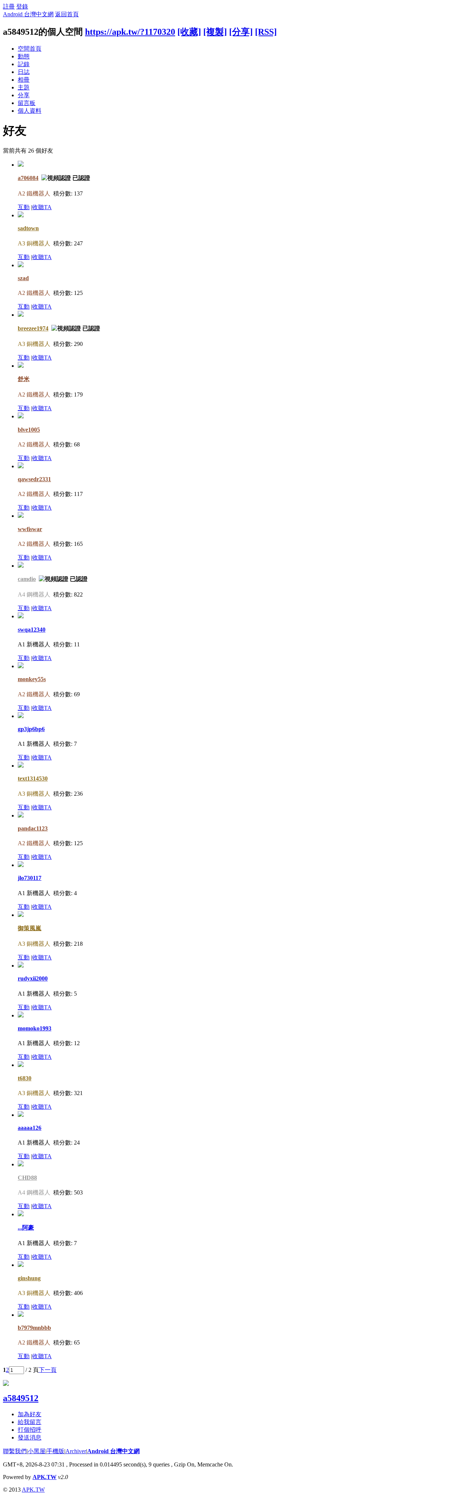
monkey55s (32, 679)
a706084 (28, 178)
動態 (24, 56)
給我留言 (29, 1422)
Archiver (75, 1451)
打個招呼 (29, 1430)
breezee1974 (33, 328)
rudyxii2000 (33, 978)
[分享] (241, 32)
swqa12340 (31, 629)
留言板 (26, 103)
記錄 (24, 64)
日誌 (24, 72)
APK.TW (45, 1477)
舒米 (24, 379)
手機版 (55, 1451)
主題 (24, 87)
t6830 (24, 1078)
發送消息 (29, 1437)
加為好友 (29, 1414)
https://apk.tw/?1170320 (130, 32)
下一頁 (48, 1370)
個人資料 (29, 111)
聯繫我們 (15, 1451)
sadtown (28, 228)
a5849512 (20, 1398)
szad (23, 278)
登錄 (22, 6)
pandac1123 (33, 828)
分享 (24, 95)
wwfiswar (30, 529)
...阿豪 (26, 1227)
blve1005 (29, 429)
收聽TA (42, 207)
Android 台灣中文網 (28, 14)
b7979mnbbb (34, 1328)
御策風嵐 (29, 928)
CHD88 (27, 1178)
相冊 (24, 80)
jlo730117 (29, 878)
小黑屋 (36, 1451)
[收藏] (189, 32)
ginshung (29, 1278)
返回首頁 (67, 14)
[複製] (215, 32)
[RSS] (266, 32)
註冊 (9, 6)
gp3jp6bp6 (31, 729)
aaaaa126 (29, 1128)
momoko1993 (34, 1028)
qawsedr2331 (34, 479)
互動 (24, 207)
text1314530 (33, 778)
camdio (27, 579)
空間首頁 (29, 48)
